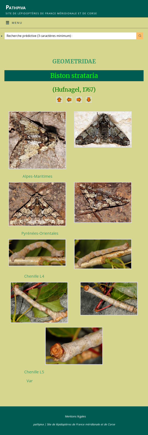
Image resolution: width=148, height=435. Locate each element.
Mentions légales (75, 416)
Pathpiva (16, 7)
